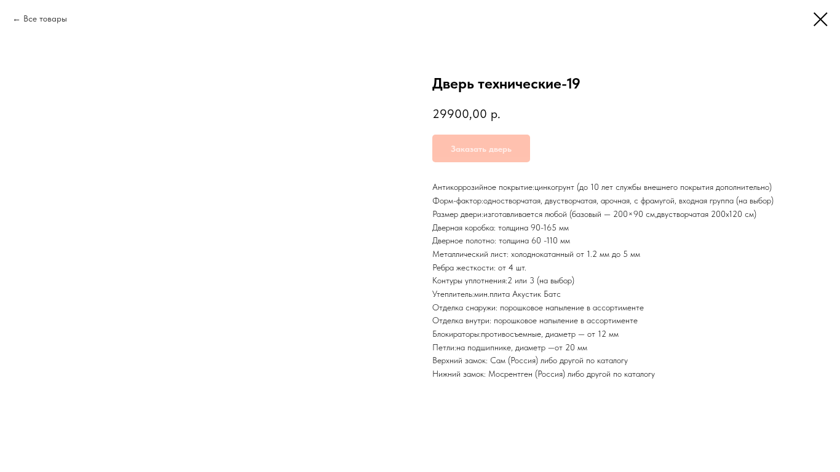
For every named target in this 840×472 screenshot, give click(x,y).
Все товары (45, 18)
